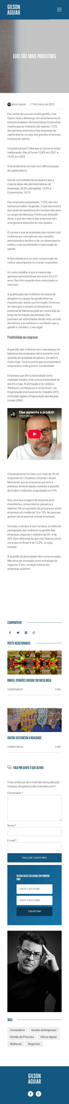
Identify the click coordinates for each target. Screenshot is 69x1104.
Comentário (15, 792)
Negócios (34, 1043)
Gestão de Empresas (44, 1030)
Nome (11, 825)
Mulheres (16, 1043)
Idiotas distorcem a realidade (24, 738)
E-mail (12, 840)
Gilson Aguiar (48, 1036)
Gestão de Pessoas (22, 1036)
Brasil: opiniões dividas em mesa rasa (29, 680)
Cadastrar (34, 911)
